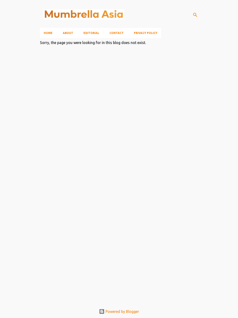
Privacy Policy (145, 32)
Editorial (91, 32)
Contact (116, 32)
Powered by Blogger (122, 311)
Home (48, 32)
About (68, 32)
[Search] (195, 14)
